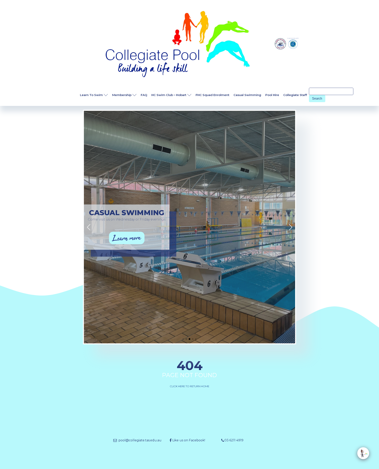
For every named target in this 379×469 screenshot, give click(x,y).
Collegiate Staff (295, 95)
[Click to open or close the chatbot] (363, 453)
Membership (121, 95)
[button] (183, 339)
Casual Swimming (247, 95)
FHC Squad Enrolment (212, 95)
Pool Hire (272, 95)
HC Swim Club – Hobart (168, 95)
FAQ (144, 95)
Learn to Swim (91, 95)
